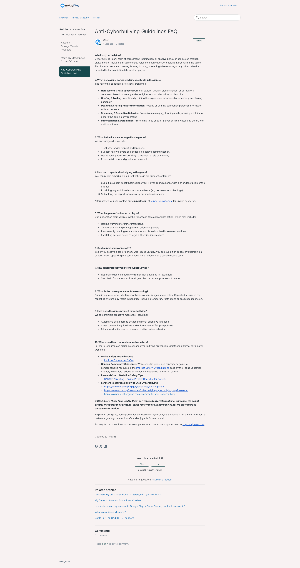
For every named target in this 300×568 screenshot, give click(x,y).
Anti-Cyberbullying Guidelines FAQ (71, 71)
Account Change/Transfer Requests (70, 46)
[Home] (70, 5)
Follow (199, 41)
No (158, 464)
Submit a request (229, 5)
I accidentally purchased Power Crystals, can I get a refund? (128, 494)
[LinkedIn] (105, 446)
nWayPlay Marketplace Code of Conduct (73, 59)
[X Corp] (100, 446)
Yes (141, 464)
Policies (96, 17)
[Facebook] (96, 446)
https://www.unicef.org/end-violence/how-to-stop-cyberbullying (139, 394)
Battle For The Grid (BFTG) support (114, 517)
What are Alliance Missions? (110, 512)
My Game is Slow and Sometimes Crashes (118, 500)
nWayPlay (63, 17)
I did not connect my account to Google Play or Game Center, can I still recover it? (140, 506)
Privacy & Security (80, 17)
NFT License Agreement (74, 34)
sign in (105, 544)
